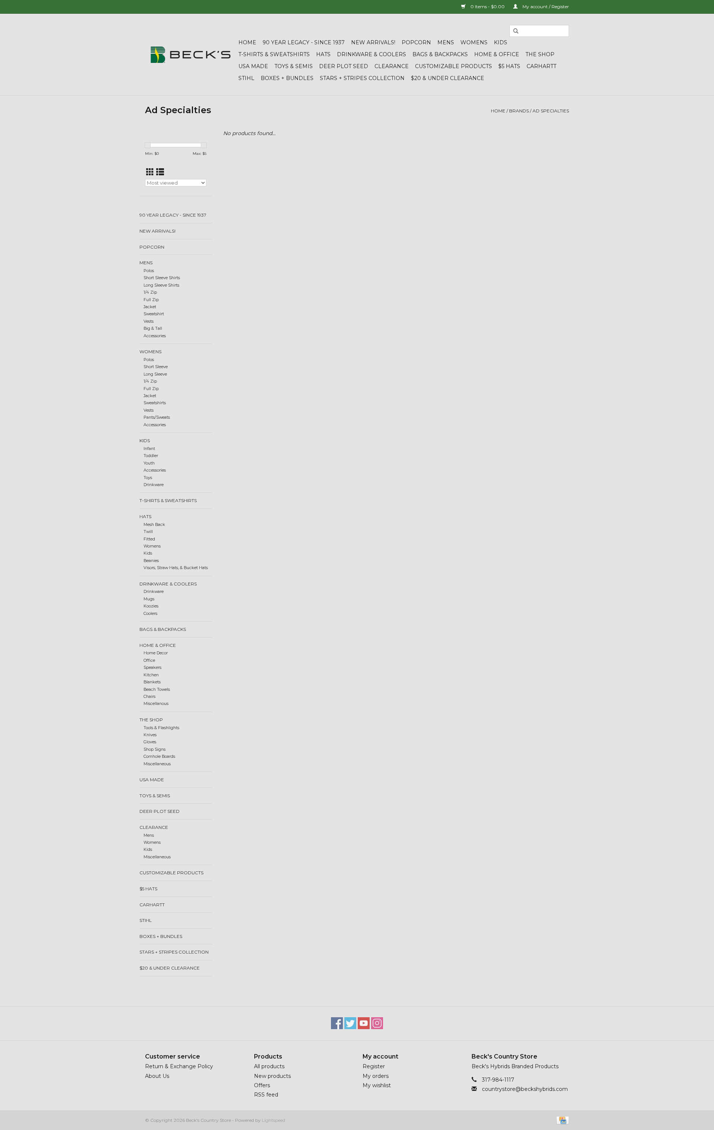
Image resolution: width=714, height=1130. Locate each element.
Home (247, 42)
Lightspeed (273, 1120)
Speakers (152, 667)
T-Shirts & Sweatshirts (274, 54)
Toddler (151, 455)
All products (269, 1066)
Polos (149, 270)
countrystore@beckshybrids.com (525, 1089)
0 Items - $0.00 (487, 6)
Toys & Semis (293, 66)
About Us (157, 1076)
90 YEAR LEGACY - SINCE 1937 (304, 42)
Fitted (149, 539)
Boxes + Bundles (287, 78)
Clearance (391, 66)
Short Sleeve (156, 366)
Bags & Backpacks (440, 54)
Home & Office (496, 54)
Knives (150, 734)
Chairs (149, 696)
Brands (519, 111)
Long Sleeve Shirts (161, 285)
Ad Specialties (551, 111)
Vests (149, 321)
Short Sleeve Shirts (162, 277)
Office (149, 660)
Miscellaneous (157, 764)
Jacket (150, 306)
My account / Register (545, 6)
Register (374, 1066)
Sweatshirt (154, 314)
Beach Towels (157, 689)
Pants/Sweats (157, 417)
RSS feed (266, 1094)
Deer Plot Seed (343, 66)
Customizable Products (453, 66)
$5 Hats (509, 66)
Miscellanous (156, 703)
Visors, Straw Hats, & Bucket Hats (176, 567)
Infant (149, 448)
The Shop (539, 54)
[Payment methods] (561, 1120)
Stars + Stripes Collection (362, 78)
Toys (148, 477)
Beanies (151, 560)
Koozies (151, 606)
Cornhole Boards (159, 756)
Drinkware (154, 484)
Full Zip (151, 299)
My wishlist (377, 1085)
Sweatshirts (155, 402)
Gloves (150, 742)
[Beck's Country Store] (190, 54)
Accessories (155, 335)
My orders (376, 1076)
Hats (323, 54)
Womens (474, 42)
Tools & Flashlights (161, 727)
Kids (500, 42)
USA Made (253, 66)
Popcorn (416, 42)
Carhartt (541, 66)
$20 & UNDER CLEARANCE (447, 78)
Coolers (150, 613)
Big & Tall (153, 328)
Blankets (152, 682)
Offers (262, 1085)
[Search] (515, 31)
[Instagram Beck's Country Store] (377, 1023)
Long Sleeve (155, 374)
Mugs (149, 599)
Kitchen (151, 675)
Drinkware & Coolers (371, 54)
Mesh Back (154, 524)
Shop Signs (154, 749)
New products (272, 1076)
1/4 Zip (150, 292)
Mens (445, 42)
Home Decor (156, 653)
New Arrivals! (373, 42)
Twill (148, 531)
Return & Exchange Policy (179, 1066)
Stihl (246, 78)
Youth (149, 463)
